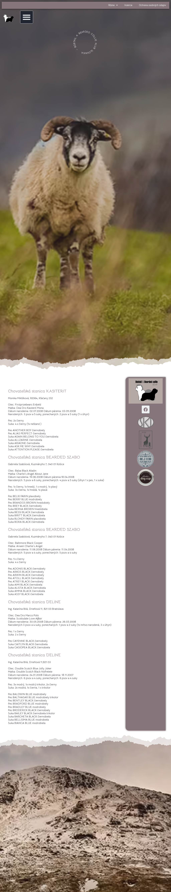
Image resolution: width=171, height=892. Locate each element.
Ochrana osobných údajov (152, 5)
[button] (26, 17)
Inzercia (128, 5)
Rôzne (111, 5)
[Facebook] (145, 409)
